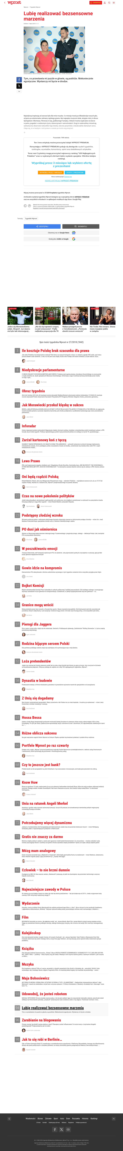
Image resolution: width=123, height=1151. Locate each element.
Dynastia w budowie (37, 681)
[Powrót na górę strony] (114, 1119)
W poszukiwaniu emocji (39, 549)
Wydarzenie (31, 903)
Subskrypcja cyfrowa (54, 1122)
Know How (30, 782)
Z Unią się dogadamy (38, 698)
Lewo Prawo (31, 461)
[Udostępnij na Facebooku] (19, 79)
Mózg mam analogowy (39, 851)
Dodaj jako (59, 239)
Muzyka (28, 964)
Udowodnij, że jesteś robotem (44, 994)
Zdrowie (48, 1118)
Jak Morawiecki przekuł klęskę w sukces (53, 405)
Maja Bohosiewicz (35, 978)
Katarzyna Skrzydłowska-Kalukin (34, 452)
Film (25, 917)
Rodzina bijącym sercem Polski (45, 644)
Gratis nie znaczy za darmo (42, 837)
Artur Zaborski (29, 880)
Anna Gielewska (30, 559)
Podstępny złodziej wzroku (42, 515)
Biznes (40, 1118)
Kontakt (45, 1122)
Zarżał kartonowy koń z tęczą (44, 440)
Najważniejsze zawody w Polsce (46, 889)
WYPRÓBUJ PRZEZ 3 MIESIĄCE (51, 172)
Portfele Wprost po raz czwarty (45, 745)
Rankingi (94, 1118)
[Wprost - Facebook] (55, 1129)
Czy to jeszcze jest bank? (41, 765)
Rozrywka (76, 1118)
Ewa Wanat (29, 615)
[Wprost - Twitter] (61, 1129)
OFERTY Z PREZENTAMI (74, 172)
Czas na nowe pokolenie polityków (48, 496)
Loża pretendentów (36, 661)
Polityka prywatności (81, 1122)
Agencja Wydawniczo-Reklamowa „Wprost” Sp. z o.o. (57, 1140)
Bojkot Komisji (33, 586)
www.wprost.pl (64, 1146)
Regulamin (71, 1122)
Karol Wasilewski (30, 708)
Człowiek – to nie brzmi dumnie (46, 870)
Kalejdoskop (31, 933)
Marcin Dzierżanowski (31, 487)
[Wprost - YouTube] (68, 1129)
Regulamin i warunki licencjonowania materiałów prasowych (48, 208)
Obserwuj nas (58, 233)
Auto (62, 1118)
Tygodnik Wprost (31, 218)
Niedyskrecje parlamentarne (43, 370)
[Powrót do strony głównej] (9, 1119)
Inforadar (29, 426)
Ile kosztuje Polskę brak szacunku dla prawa (55, 351)
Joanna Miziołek (30, 382)
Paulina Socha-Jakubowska (33, 1030)
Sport (56, 1118)
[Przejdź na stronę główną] (5, 2)
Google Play (77, 199)
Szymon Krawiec (30, 671)
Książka (28, 949)
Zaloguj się (68, 176)
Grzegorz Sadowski (31, 794)
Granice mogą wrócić (37, 605)
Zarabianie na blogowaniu (41, 1020)
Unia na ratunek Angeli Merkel (45, 803)
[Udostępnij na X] (19, 86)
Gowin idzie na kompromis (42, 568)
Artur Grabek (29, 576)
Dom (68, 1118)
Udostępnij (43, 226)
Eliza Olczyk (43, 382)
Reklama (64, 1122)
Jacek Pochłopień (30, 361)
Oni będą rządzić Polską (40, 477)
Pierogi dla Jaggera (37, 624)
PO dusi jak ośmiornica (39, 529)
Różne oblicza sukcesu (39, 733)
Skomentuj (82, 226)
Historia (85, 1118)
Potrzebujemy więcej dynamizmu (47, 823)
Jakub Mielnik (29, 417)
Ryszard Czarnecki (30, 1049)
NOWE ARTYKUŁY (61, 180)
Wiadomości (30, 1118)
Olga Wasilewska (30, 506)
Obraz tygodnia (33, 391)
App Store (68, 199)
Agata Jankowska (30, 634)
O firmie (38, 1122)
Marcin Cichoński (30, 861)
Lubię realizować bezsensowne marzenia (53, 1008)
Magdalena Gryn (30, 689)
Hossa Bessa (31, 717)
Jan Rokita (29, 596)
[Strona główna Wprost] (14, 2)
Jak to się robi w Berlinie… (42, 1039)
